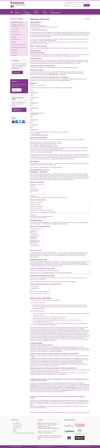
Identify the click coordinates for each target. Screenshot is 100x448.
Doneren (82, 2)
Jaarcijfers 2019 (34, 124)
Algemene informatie (17, 22)
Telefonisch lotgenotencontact (19, 47)
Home (11, 12)
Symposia (14, 42)
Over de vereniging (16, 19)
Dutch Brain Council (53, 73)
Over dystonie (16, 423)
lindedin (16, 121)
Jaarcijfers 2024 (34, 97)
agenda (36, 12)
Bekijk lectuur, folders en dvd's (17, 110)
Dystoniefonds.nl (56, 12)
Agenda (14, 429)
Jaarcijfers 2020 (34, 119)
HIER (33, 85)
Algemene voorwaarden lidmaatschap (17, 25)
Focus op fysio (15, 29)
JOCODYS (14, 36)
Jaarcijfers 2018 (34, 129)
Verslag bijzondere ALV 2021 (37, 113)
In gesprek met (15, 31)
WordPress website (40, 446)
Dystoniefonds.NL (17, 427)
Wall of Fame (15, 52)
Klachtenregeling (16, 39)
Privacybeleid (87, 446)
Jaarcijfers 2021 (34, 114)
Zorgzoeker (14, 55)
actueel (45, 12)
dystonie (17, 12)
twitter (20, 121)
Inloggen (88, 2)
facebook (13, 121)
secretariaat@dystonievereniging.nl (39, 29)
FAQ (71, 2)
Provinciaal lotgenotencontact (19, 44)
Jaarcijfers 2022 (34, 108)
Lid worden (76, 2)
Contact (67, 2)
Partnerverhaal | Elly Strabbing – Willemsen (23, 433)
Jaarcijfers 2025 (34, 92)
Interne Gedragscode (17, 34)
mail (23, 121)
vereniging (27, 12)
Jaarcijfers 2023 (34, 102)
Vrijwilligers (14, 49)
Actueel (14, 431)
